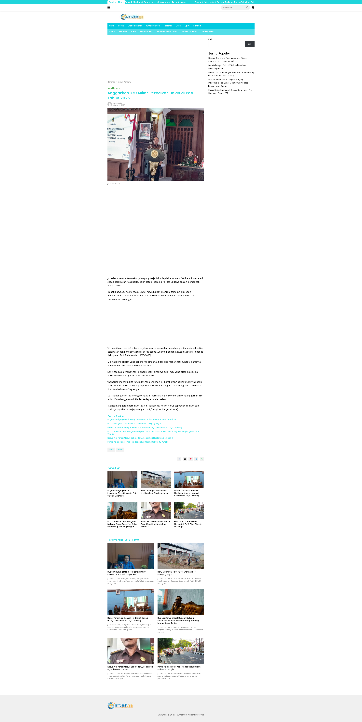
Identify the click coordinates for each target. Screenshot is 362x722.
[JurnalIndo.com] (132, 16)
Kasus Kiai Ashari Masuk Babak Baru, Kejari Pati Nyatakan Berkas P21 (140, 438)
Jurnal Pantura (153, 25)
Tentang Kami (207, 31)
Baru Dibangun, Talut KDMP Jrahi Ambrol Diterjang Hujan (134, 423)
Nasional (168, 25)
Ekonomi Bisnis (135, 25)
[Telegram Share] (196, 459)
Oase (178, 25)
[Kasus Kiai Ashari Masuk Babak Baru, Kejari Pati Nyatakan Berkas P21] (156, 510)
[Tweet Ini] (185, 459)
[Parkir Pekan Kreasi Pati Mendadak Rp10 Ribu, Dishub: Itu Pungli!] (189, 510)
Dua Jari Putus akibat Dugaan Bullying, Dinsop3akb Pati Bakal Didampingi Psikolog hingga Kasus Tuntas (213, 2)
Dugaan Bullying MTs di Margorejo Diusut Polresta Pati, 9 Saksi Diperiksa (141, 419)
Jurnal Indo (117, 103)
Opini (187, 25)
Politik (121, 25)
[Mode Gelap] (253, 7)
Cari (210, 39)
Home (112, 31)
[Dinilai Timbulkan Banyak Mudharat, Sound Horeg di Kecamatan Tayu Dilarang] (189, 479)
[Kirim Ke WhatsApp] (202, 459)
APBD (111, 449)
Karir (133, 31)
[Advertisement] (156, 58)
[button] (247, 7)
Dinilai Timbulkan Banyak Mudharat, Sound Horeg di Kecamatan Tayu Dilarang (144, 427)
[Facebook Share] (179, 459)
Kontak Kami (146, 31)
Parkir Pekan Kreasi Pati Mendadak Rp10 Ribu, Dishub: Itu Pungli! (137, 442)
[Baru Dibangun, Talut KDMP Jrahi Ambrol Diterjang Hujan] (156, 479)
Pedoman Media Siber (166, 31)
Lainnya (197, 25)
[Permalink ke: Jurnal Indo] (109, 104)
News (111, 25)
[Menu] (109, 7)
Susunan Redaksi (189, 31)
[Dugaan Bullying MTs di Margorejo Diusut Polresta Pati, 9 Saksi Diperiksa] (122, 479)
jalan (120, 449)
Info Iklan (123, 31)
